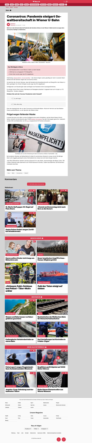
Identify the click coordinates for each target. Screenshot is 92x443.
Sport (32, 402)
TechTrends (58, 418)
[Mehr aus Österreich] (36, 347)
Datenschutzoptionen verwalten (54, 432)
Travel (32, 418)
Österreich (12, 25)
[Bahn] (36, 10)
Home (7, 7)
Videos (19, 405)
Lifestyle (7, 407)
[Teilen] (59, 439)
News (11, 7)
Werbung (13, 432)
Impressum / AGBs (41, 432)
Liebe (32, 415)
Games (44, 405)
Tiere (19, 418)
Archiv (32, 407)
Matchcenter (46, 402)
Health (6, 415)
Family (57, 415)
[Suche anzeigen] (64, 1)
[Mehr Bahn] (36, 297)
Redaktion (12, 23)
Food (6, 418)
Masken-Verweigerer (36, 119)
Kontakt (26, 432)
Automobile (45, 418)
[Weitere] (66, 5)
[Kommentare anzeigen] (64, 439)
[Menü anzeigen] (67, 1)
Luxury (44, 415)
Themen (19, 407)
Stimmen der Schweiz (60, 405)
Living (19, 415)
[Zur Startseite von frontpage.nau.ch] (36, 1)
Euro (28, 121)
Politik (19, 402)
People (57, 402)
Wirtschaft (7, 405)
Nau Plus (32, 405)
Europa (16, 7)
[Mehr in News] (36, 238)
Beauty (6, 420)
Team (18, 432)
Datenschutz (33, 432)
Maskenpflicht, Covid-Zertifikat (22, 78)
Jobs (22, 432)
